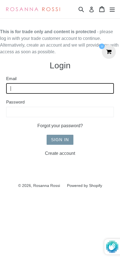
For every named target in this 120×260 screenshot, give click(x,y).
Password (15, 102)
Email (11, 78)
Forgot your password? (60, 125)
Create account (60, 153)
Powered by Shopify (84, 185)
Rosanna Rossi (46, 185)
